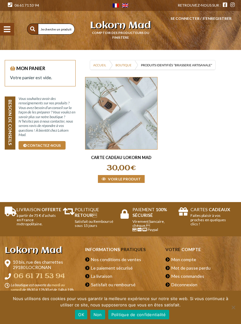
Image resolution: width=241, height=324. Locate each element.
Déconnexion (184, 284)
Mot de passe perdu (191, 268)
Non (98, 314)
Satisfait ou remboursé (113, 284)
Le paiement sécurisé (112, 268)
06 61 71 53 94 (26, 5)
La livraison (101, 276)
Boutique (123, 65)
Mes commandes (187, 276)
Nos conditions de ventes (116, 259)
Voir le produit (124, 179)
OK (81, 314)
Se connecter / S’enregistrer (201, 18)
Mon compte (183, 259)
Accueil (99, 65)
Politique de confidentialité (138, 314)
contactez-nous (44, 145)
